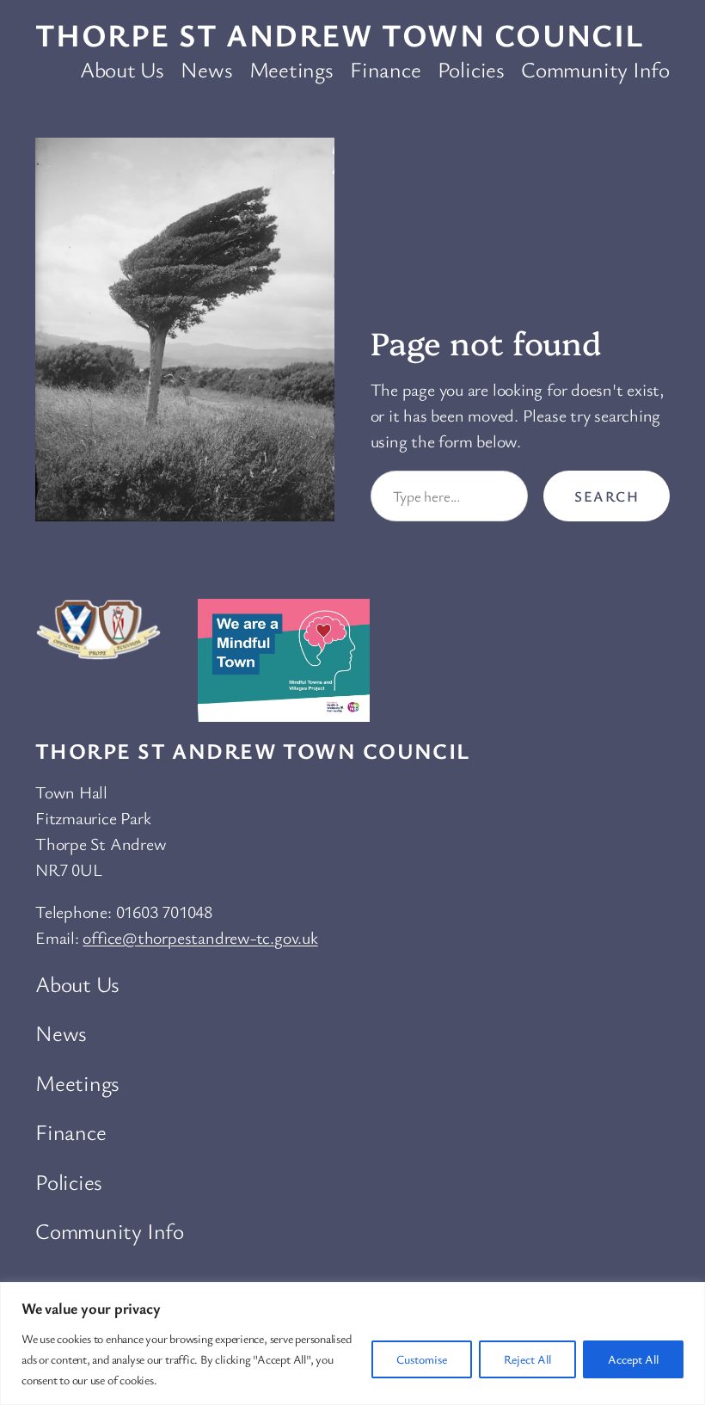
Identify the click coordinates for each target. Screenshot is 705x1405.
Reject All (527, 1359)
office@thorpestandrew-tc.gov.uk (200, 937)
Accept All (633, 1359)
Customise (421, 1359)
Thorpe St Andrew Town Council (339, 34)
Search (606, 496)
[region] (352, 1343)
